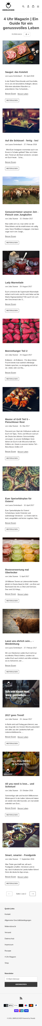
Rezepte (8, 951)
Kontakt (7, 914)
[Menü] (38, 6)
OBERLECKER (17, 1018)
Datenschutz (9, 939)
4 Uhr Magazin (10, 957)
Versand (8, 932)
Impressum (9, 945)
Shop (7, 963)
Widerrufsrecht (10, 926)
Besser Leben (23, 94)
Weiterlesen (12, 100)
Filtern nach (17, 34)
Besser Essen (10, 94)
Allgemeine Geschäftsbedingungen (18, 920)
